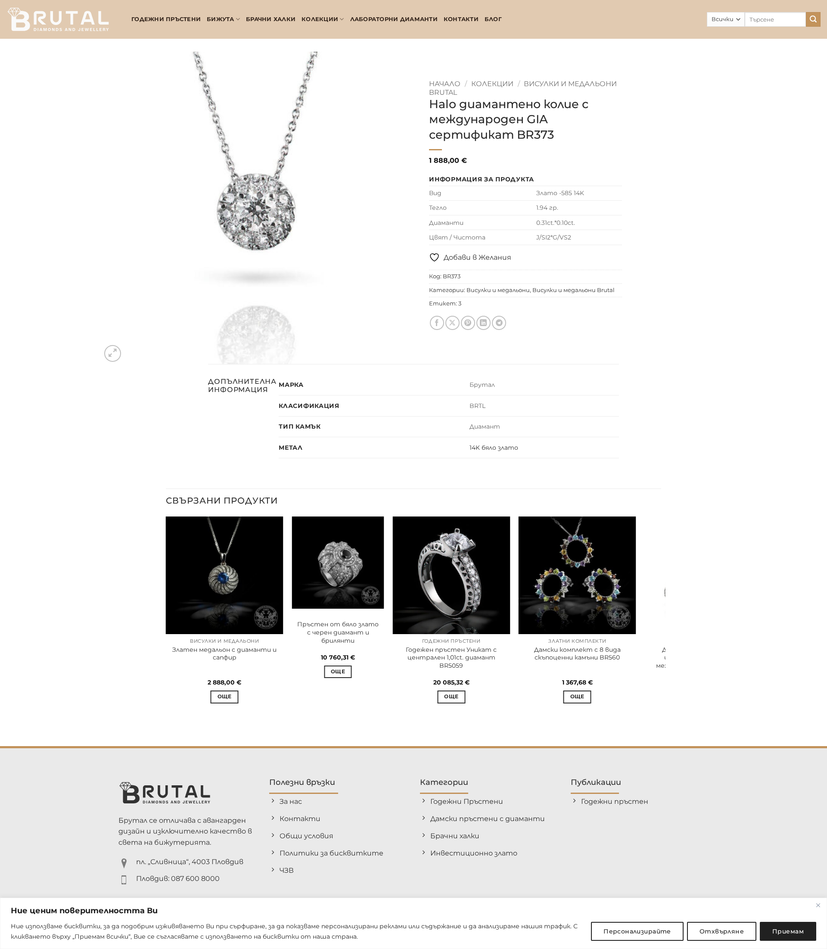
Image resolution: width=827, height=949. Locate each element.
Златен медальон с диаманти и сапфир (224, 654)
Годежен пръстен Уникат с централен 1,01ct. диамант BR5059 (451, 657)
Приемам (788, 931)
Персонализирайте (637, 931)
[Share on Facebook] (437, 323)
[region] (413, 923)
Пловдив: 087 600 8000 (178, 878)
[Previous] (166, 617)
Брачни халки (270, 19)
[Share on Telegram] (499, 323)
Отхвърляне (722, 931)
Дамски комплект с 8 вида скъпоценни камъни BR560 (577, 654)
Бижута (220, 19)
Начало (444, 84)
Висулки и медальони (498, 290)
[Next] (660, 617)
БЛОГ (493, 19)
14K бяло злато (493, 447)
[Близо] (818, 905)
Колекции (320, 19)
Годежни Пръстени (166, 19)
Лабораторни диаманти (394, 19)
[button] (112, 353)
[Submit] (813, 19)
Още (225, 697)
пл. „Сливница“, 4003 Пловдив (189, 862)
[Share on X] (452, 323)
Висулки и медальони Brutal (573, 290)
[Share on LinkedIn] (483, 323)
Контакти (461, 19)
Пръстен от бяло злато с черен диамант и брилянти (338, 632)
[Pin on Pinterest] (468, 323)
